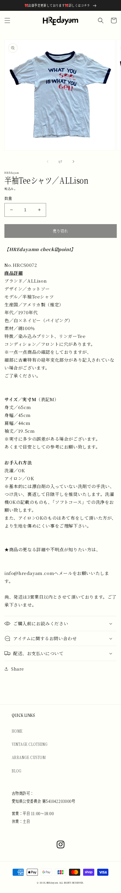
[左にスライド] (47, 161)
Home (17, 731)
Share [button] (17, 669)
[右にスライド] (73, 161)
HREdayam (52, 883)
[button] (7, 20)
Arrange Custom (29, 757)
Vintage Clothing (29, 744)
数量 (8, 198)
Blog (16, 771)
